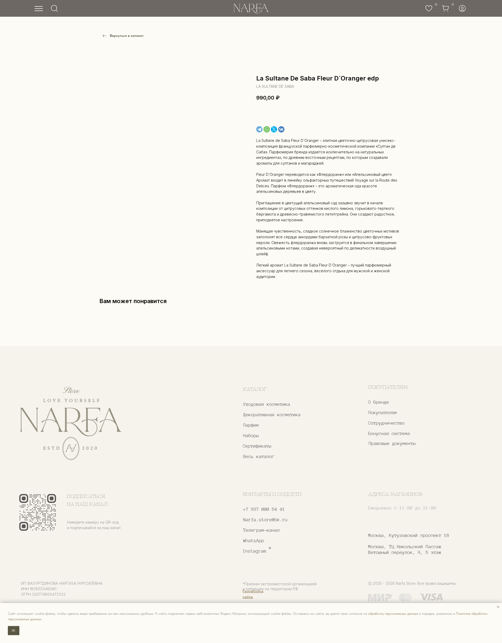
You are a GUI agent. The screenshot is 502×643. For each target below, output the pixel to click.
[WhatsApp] (267, 129)
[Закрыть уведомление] (498, 607)
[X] (274, 129)
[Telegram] (259, 129)
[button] (407, 423)
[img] (71, 423)
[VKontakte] (281, 129)
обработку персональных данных (393, 613)
